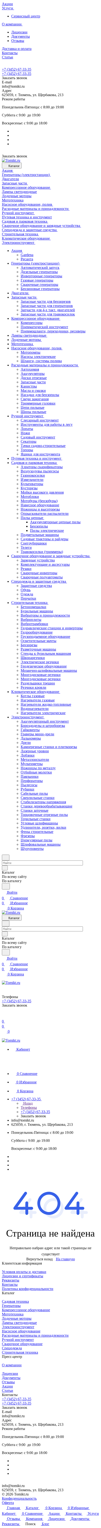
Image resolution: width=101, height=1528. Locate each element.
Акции (7, 1386)
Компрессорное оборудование (26, 1310)
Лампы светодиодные (19, 1323)
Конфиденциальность (19, 1498)
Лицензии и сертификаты (22, 1276)
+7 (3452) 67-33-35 (16, 69)
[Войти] (4, 1016)
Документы (20, 36)
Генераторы (11, 1306)
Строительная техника (20, 1352)
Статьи (7, 1391)
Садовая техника (15, 1301)
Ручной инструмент (18, 1340)
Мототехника (12, 1314)
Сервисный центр (25, 16)
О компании (12, 1365)
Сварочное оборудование (22, 1344)
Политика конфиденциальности (27, 1289)
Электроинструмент (18, 1327)
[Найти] (6, 886)
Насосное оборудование (21, 1331)
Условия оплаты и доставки (24, 1272)
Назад (27, 1103)
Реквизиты (10, 1280)
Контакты (10, 1284)
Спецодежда (12, 1348)
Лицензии (19, 32)
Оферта (8, 1503)
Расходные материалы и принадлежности (35, 1335)
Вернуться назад (39, 1259)
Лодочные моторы (16, 1318)
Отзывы (17, 41)
